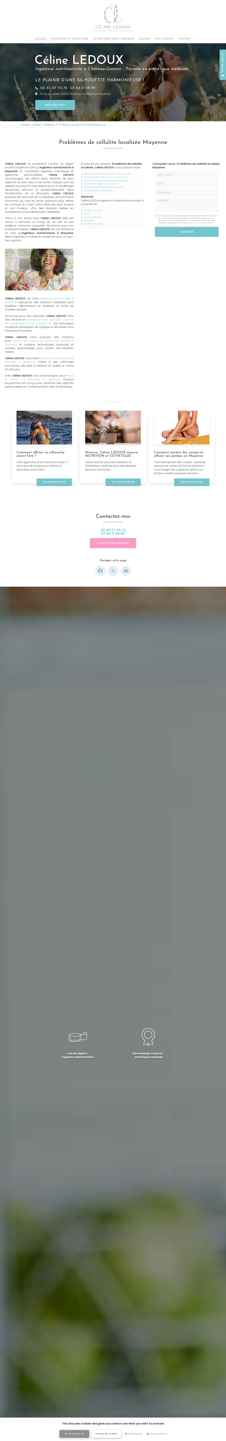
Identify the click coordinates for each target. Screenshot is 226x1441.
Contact (184, 39)
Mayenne (50, 124)
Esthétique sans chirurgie (113, 39)
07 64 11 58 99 (82, 88)
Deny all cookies (107, 1433)
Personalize (135, 1433)
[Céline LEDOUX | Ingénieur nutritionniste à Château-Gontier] (113, 17)
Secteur (37, 124)
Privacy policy (158, 1433)
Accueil (40, 39)
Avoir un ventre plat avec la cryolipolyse (105, 177)
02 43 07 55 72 (53, 88)
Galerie (145, 39)
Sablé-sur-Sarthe (93, 223)
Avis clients (164, 39)
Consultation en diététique (98, 190)
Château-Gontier (93, 210)
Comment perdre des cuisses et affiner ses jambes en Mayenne (178, 454)
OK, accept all (75, 1433)
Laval (86, 213)
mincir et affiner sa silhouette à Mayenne (39, 377)
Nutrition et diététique (70, 39)
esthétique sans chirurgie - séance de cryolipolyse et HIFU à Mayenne (39, 321)
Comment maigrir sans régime (100, 183)
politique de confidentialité (199, 223)
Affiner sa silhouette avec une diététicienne (107, 173)
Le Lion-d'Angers (92, 217)
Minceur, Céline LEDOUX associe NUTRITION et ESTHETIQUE (111, 454)
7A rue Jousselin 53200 (75, 94)
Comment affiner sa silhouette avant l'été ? (41, 454)
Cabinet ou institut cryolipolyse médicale (106, 180)
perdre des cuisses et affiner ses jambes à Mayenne (39, 342)
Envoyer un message (113, 543)
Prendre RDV (55, 105)
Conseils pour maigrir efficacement (103, 187)
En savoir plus (54, 482)
